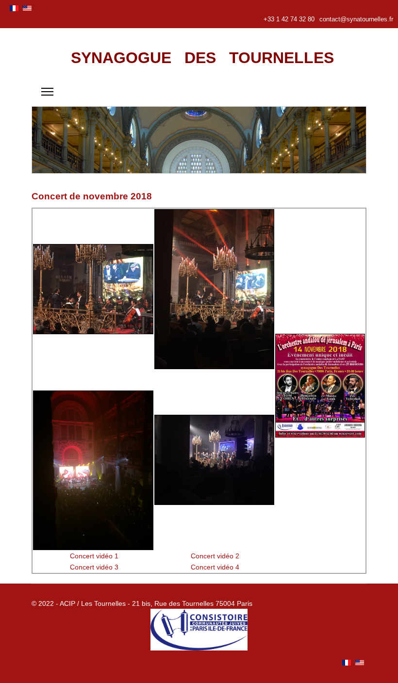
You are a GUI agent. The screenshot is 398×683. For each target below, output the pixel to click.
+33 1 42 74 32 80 (289, 19)
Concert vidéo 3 (94, 567)
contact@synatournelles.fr (356, 19)
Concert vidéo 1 (94, 556)
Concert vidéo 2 (215, 556)
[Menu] (47, 91)
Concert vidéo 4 (215, 567)
